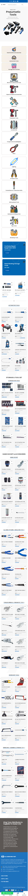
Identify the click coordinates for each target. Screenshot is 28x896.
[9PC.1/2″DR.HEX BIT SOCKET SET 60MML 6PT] (7, 404)
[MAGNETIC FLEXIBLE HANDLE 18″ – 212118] (7, 360)
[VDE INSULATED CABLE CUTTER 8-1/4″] (20, 536)
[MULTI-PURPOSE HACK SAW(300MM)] (7, 730)
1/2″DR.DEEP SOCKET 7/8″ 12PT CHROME (7, 518)
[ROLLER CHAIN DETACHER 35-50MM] (7, 713)
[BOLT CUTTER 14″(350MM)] (7, 536)
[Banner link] (14, 250)
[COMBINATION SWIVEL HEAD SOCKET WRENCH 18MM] (20, 754)
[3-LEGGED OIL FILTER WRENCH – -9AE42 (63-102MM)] (7, 328)
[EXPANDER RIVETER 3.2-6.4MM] (7, 697)
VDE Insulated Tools (14, 202)
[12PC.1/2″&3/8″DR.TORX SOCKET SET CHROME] (7, 437)
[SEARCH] (22, 4)
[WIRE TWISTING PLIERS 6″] (20, 585)
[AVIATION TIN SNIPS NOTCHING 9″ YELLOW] (7, 681)
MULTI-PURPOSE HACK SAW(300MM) (6, 736)
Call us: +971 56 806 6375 (8, 869)
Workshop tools (18, 292)
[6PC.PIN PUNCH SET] (20, 770)
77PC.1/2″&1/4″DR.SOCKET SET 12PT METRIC (7, 427)
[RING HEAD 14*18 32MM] (20, 609)
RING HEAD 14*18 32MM (20, 614)
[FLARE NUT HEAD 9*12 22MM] (7, 609)
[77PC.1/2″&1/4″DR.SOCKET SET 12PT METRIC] (7, 420)
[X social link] (12, 1)
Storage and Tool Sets (14, 69)
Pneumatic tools (5, 648)
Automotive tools (5, 318)
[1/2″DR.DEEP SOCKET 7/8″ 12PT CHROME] (7, 512)
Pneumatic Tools (14, 118)
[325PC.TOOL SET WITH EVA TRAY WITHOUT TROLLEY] (7, 387)
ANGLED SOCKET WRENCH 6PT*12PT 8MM (7, 792)
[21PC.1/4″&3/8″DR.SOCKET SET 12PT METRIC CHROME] (20, 403)
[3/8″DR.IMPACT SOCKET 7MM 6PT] (7, 480)
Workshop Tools (14, 237)
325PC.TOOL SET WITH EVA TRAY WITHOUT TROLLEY (7, 393)
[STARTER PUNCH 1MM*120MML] (20, 802)
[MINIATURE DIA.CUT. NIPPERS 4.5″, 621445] (7, 568)
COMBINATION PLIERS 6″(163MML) (6, 558)
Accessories (14, 130)
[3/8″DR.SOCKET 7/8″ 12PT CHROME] (20, 480)
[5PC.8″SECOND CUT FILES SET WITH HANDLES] (20, 285)
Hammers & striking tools (7, 292)
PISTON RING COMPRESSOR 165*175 (19, 366)
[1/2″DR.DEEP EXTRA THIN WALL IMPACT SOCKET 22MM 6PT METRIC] (20, 496)
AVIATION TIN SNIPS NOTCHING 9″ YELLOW (6, 687)
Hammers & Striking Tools (14, 214)
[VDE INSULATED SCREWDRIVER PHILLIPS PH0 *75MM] (20, 568)
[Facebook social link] (10, 1)
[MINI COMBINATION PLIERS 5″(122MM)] (20, 552)
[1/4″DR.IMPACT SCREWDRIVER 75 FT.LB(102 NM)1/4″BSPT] (7, 657)
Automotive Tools (14, 61)
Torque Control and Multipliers (7, 615)
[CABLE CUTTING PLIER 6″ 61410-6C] (7, 585)
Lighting (14, 166)
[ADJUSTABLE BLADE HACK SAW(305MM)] (20, 697)
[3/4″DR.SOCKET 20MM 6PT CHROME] (7, 496)
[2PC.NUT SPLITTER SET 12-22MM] (20, 713)
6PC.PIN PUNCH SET (19, 775)
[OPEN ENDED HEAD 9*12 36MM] (20, 641)
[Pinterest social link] (14, 1)
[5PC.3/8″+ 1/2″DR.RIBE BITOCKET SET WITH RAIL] (20, 387)
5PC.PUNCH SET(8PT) (7, 290)
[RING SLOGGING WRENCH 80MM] (20, 786)
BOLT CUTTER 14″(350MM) (7, 541)
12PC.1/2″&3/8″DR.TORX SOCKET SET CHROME (6, 443)
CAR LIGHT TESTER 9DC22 (20, 349)
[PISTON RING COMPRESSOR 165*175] (20, 360)
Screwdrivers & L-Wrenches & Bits (14, 190)
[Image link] (8, 856)
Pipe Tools (14, 226)
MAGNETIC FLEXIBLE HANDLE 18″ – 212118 (6, 366)
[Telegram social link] (18, 1)
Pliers (14, 153)
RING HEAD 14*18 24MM (20, 663)
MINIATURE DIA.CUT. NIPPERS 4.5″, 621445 (6, 575)
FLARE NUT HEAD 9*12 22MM (7, 614)
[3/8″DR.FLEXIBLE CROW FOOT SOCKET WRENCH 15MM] (20, 463)
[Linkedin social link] (16, 1)
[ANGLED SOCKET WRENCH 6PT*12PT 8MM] (7, 786)
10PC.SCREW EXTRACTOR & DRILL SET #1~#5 (20, 687)
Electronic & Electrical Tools (14, 82)
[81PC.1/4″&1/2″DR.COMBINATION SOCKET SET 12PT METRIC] (20, 420)
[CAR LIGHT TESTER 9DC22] (20, 344)
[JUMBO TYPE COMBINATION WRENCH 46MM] (7, 754)
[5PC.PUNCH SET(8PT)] (8, 285)
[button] (12, 282)
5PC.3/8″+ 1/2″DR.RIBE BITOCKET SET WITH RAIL (20, 393)
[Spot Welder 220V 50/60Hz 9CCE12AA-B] (20, 328)
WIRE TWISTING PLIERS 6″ (20, 590)
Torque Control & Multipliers (14, 141)
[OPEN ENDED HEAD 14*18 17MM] (20, 625)
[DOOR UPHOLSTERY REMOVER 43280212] (20, 311)
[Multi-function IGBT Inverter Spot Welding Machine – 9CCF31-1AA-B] (7, 344)
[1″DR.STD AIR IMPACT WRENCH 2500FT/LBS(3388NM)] (7, 641)
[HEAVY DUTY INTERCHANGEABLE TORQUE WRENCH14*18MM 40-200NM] (7, 625)
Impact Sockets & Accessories (14, 94)
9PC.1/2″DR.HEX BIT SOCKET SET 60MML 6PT (7, 411)
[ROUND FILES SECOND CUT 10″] (20, 730)
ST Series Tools (14, 178)
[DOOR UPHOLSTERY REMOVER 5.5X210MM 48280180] (7, 311)
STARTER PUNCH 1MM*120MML (18, 809)
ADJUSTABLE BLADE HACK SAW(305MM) (20, 704)
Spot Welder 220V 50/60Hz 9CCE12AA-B (19, 334)
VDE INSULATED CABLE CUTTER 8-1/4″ (19, 542)
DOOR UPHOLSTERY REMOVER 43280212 (19, 318)
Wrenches (14, 106)
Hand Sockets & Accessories (14, 52)
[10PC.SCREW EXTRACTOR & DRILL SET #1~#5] (20, 681)
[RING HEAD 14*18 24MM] (20, 657)
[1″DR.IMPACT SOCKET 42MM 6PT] (7, 463)
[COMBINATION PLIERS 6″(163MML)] (7, 552)
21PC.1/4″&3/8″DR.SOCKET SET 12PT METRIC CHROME (20, 409)
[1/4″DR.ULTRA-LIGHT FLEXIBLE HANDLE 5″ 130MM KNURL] (20, 512)
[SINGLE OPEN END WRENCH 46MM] (7, 802)
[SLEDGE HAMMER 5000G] (7, 770)
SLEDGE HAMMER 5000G (7, 775)
